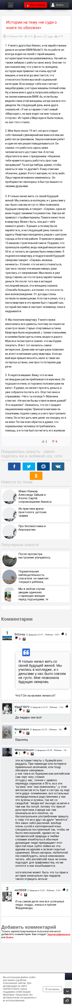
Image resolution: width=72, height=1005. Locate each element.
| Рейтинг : (52, 635)
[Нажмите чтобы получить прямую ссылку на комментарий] (24, 639)
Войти (9, 937)
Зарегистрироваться (58, 934)
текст (50, 36)
